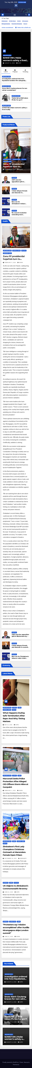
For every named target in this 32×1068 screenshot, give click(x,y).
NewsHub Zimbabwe (17, 24)
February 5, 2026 (10, 169)
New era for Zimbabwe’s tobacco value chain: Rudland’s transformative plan (19, 204)
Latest (6, 71)
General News (16, 159)
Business (5, 882)
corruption (13, 921)
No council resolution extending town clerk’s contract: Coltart (19, 215)
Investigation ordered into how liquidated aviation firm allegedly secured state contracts (14, 80)
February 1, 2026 (10, 790)
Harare (25, 24)
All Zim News (12, 21)
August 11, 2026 (10, 63)
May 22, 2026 (8, 724)
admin (21, 169)
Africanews (25, 21)
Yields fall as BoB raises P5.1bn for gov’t (20, 99)
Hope (19, 63)
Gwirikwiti (23, 858)
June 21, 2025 (8, 936)
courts (14, 707)
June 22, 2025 (8, 892)
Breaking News (7, 55)
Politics (24, 159)
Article (19, 21)
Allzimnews (4, 21)
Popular (15, 72)
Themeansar (16, 1064)
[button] (26, 14)
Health (14, 709)
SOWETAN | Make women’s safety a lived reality (15, 60)
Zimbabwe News (7, 161)
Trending (25, 72)
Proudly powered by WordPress (10, 1062)
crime (19, 707)
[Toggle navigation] (15, 15)
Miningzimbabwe (6, 24)
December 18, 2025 (10, 858)
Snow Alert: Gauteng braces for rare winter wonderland (14, 89)
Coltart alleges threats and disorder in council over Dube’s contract (19, 193)
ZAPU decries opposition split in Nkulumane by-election (18, 182)
